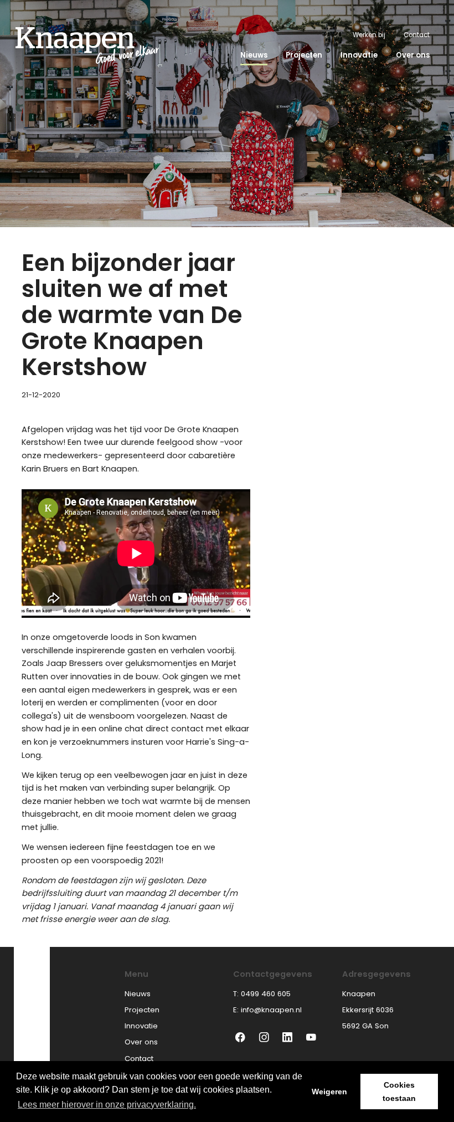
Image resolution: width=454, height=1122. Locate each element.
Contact (417, 34)
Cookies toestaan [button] (399, 1091)
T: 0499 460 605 (262, 993)
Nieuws (253, 55)
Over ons (413, 55)
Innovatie (359, 55)
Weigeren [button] (329, 1091)
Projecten (304, 55)
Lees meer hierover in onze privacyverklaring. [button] (107, 1104)
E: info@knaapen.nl (267, 1010)
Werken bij (369, 34)
